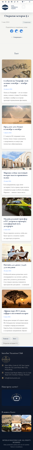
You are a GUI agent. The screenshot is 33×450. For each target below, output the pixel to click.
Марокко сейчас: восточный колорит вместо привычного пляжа (16, 175)
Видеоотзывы (27, 22)
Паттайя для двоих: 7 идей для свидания (15, 266)
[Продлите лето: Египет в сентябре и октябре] (16, 419)
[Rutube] (17, 2)
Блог (14, 339)
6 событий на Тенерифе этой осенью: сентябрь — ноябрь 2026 (16, 83)
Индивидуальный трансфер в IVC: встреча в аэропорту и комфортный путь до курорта (15, 222)
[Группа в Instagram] (12, 2)
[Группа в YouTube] (9, 2)
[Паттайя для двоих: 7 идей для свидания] (16, 427)
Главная (5, 339)
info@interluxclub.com (12, 378)
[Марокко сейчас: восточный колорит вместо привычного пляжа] (26, 419)
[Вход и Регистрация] (29, 1)
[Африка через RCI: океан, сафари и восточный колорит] (26, 427)
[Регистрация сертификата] (23, 7)
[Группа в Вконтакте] (3, 2)
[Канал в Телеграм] (15, 2)
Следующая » (17, 37)
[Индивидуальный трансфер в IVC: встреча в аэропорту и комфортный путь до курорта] (7, 427)
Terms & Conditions (16, 447)
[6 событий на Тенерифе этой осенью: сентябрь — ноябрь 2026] (7, 419)
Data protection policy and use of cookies (16, 444)
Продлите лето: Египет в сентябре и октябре (13, 128)
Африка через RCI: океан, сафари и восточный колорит (16, 312)
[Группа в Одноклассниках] (6, 2)
